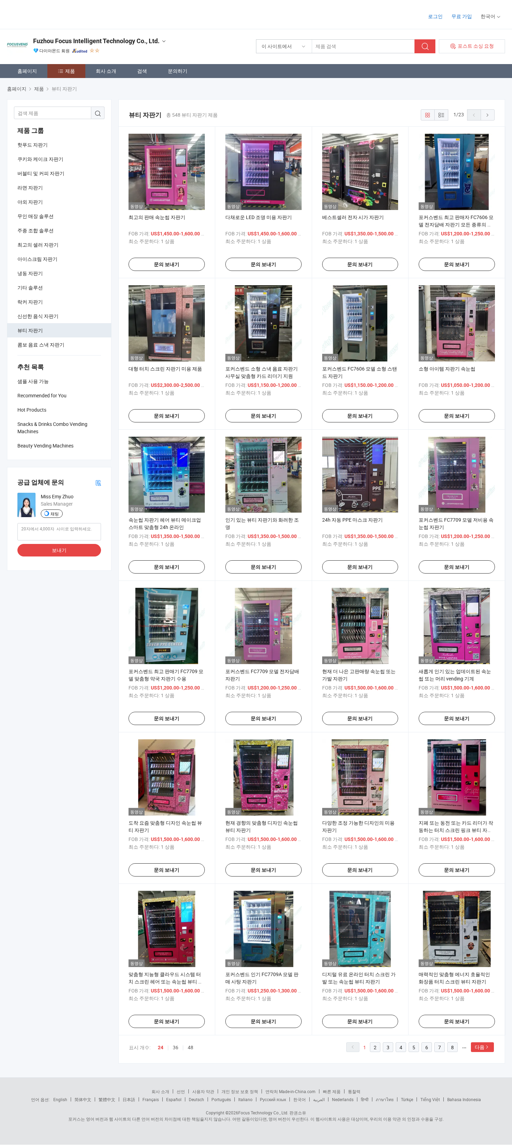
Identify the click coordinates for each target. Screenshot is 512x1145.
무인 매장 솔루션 (35, 216)
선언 (181, 1091)
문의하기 (177, 71)
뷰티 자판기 (30, 330)
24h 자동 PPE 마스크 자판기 (352, 519)
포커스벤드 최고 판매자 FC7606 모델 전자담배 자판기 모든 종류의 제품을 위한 (456, 224)
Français (150, 1099)
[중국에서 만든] (51, 14)
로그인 (435, 16)
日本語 (129, 1099)
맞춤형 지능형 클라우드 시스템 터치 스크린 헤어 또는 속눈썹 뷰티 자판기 (166, 981)
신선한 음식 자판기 (38, 316)
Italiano (245, 1099)
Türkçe (407, 1099)
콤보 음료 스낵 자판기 (40, 344)
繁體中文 (107, 1099)
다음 (479, 1047)
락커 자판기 (30, 301)
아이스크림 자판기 (37, 259)
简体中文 (83, 1099)
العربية (319, 1099)
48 (190, 1047)
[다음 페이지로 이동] (487, 115)
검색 (142, 71)
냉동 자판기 (30, 273)
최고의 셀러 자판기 (38, 244)
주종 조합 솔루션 (35, 230)
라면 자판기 (30, 187)
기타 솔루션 (30, 287)
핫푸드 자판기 (32, 144)
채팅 (55, 513)
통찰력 (354, 1091)
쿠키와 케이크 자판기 (40, 159)
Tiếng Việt (430, 1099)
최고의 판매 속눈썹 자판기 (157, 217)
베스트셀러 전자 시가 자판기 (353, 217)
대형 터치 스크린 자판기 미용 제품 (165, 368)
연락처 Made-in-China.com (290, 1091)
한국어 (299, 1099)
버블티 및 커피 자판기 (40, 173)
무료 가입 (461, 16)
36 (175, 1047)
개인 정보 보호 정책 (240, 1091)
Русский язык (273, 1099)
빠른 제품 (332, 1091)
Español (173, 1099)
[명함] (98, 482)
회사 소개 (106, 71)
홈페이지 (27, 71)
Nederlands (343, 1099)
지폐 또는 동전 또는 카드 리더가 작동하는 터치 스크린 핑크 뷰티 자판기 (456, 830)
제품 (70, 71)
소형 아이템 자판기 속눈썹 (447, 368)
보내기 (59, 550)
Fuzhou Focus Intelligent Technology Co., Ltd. (96, 41)
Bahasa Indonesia (464, 1099)
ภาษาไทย (385, 1099)
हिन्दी (365, 1099)
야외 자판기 (30, 201)
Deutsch (196, 1099)
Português (221, 1099)
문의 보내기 (166, 264)
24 (160, 1047)
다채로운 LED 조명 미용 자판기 (258, 217)
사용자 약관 (203, 1091)
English (60, 1099)
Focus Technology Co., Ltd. (263, 1112)
